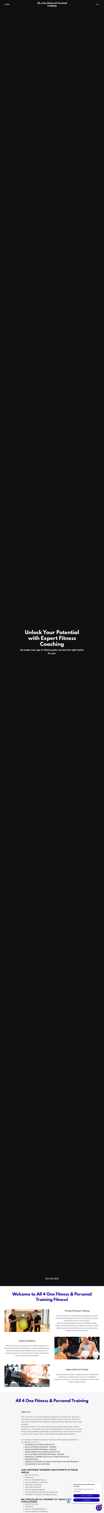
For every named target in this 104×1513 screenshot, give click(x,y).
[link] (52, 6)
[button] (99, 1508)
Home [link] (7, 4)
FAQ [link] (97, 4)
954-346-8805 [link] (52, 1278)
